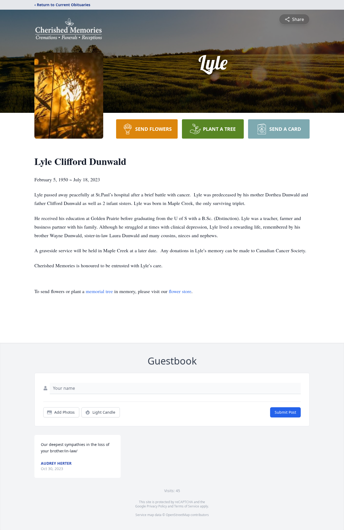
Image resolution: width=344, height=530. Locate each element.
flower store (180, 291)
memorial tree (99, 291)
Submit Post (285, 412)
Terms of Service (186, 506)
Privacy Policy (157, 506)
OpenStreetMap (178, 515)
